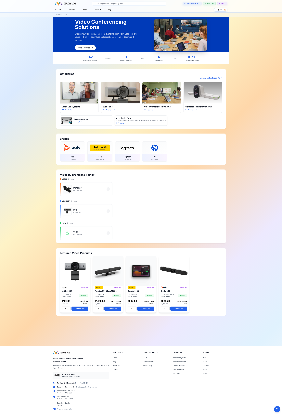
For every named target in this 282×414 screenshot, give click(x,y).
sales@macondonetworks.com (86, 387)
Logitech (206, 365)
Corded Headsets (179, 365)
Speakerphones (178, 369)
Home (58, 15)
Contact (116, 369)
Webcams (176, 373)
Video (85, 10)
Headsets (58, 10)
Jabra (205, 362)
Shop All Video (84, 48)
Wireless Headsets (179, 362)
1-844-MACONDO (81, 383)
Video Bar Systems (179, 358)
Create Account (148, 362)
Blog (109, 10)
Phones (72, 10)
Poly (204, 358)
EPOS (205, 373)
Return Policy (147, 365)
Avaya (205, 369)
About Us (98, 10)
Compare (83, 287)
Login (145, 358)
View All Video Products (210, 78)
